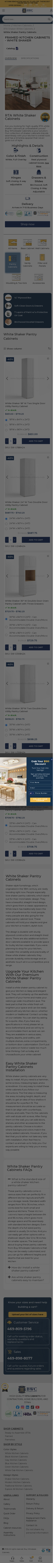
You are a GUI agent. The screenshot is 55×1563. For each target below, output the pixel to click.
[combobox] (31, 793)
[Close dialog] (51, 759)
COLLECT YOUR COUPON (40, 799)
